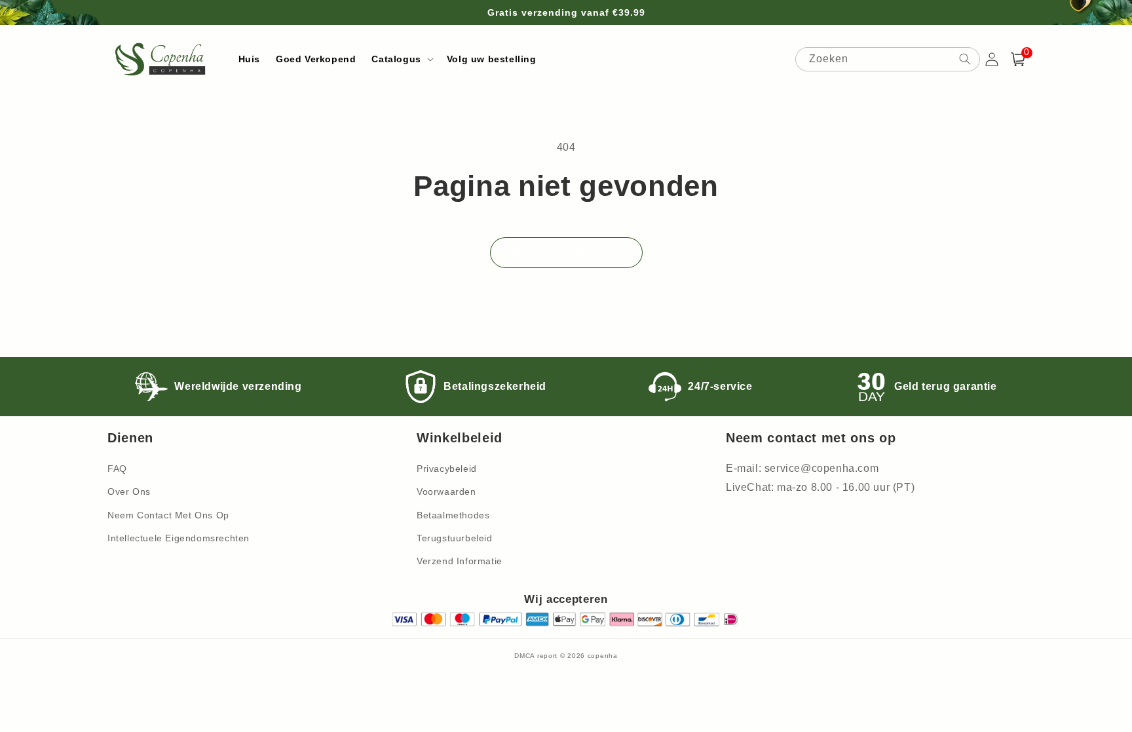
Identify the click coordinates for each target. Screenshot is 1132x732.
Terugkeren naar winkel (566, 252)
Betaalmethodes (453, 515)
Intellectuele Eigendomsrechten (178, 538)
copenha (603, 655)
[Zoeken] (965, 59)
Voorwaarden (446, 491)
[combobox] (887, 59)
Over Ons (129, 491)
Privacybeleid (447, 468)
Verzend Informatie (459, 561)
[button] (401, 59)
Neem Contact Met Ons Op (168, 515)
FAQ (117, 468)
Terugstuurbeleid (455, 538)
